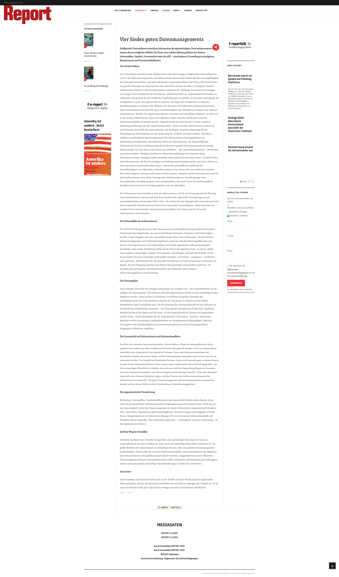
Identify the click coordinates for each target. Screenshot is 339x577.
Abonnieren (236, 283)
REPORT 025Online (169, 554)
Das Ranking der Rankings (96, 86)
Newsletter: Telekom (238, 215)
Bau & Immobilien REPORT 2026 (169, 550)
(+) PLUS (166, 10)
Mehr (175, 10)
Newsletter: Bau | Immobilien (240, 207)
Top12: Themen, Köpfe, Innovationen (94, 54)
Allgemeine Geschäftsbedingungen (181, 558)
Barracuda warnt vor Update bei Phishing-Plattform (240, 79)
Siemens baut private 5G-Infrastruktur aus (240, 148)
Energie (154, 10)
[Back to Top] (332, 565)
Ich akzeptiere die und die (241, 271)
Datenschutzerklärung (237, 276)
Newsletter (201, 10)
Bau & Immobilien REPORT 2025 (169, 546)
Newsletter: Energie (238, 211)
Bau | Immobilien (123, 10)
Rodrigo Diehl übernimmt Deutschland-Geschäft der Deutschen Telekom (240, 124)
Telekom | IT (141, 10)
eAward (188, 10)
